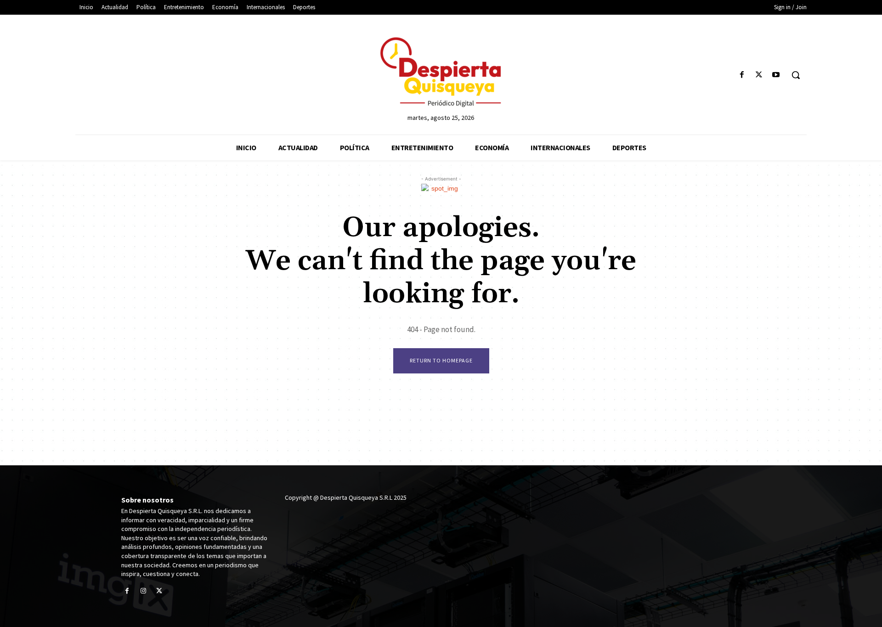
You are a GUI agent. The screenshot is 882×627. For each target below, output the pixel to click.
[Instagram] (143, 591)
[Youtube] (776, 75)
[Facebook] (741, 75)
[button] (796, 75)
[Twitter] (759, 75)
